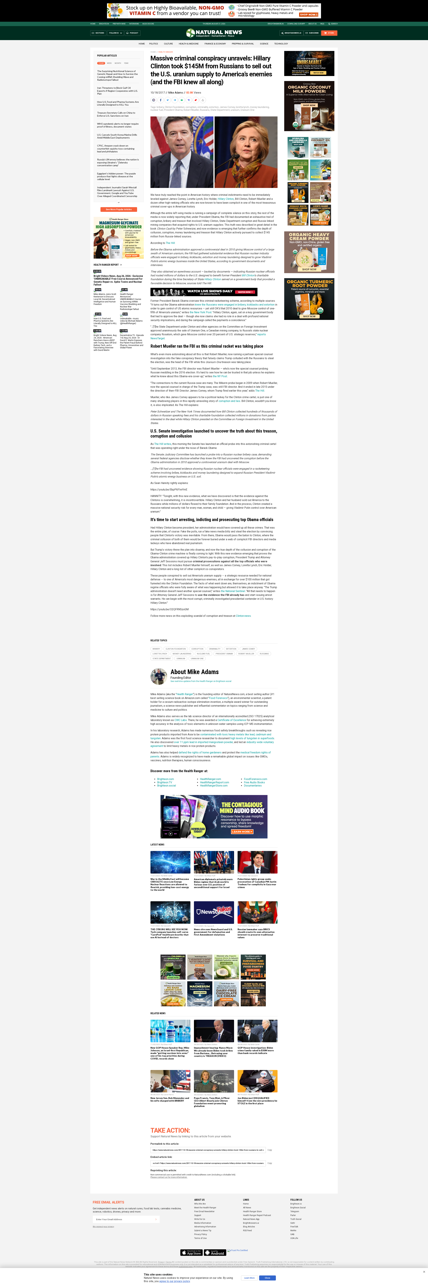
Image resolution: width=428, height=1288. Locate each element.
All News (247, 1207)
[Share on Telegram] (175, 100)
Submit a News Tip (202, 1230)
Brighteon (104, 24)
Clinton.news (243, 615)
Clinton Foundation (175, 107)
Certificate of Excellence (232, 720)
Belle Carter (168, 876)
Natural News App (251, 1219)
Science (264, 43)
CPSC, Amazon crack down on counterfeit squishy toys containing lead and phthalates (115, 148)
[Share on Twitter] (168, 100)
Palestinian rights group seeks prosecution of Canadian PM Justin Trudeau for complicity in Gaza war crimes (257, 883)
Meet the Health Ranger (205, 1207)
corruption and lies (229, 401)
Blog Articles (249, 1227)
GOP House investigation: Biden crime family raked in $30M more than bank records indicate (256, 1050)
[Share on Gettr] (196, 100)
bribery (160, 107)
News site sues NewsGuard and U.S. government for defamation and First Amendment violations (213, 932)
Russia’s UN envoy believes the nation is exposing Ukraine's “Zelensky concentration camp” (118, 162)
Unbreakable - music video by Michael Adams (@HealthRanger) (131, 321)
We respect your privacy (103, 1227)
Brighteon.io (296, 1204)
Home (92, 24)
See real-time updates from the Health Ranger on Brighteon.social (201, 681)
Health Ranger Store (252, 1211)
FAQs (322, 24)
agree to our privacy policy (174, 1281)
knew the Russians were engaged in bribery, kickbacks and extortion (235, 304)
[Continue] (156, 1219)
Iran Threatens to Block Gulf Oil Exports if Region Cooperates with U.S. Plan (117, 90)
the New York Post (200, 312)
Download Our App (296, 24)
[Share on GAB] (182, 100)
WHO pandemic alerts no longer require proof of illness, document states (118, 125)
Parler (293, 1215)
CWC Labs (181, 720)
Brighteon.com (165, 779)
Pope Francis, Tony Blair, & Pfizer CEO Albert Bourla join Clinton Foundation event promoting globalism (212, 1102)
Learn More (249, 1278)
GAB (292, 1234)
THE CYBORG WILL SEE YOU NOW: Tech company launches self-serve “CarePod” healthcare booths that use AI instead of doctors (169, 933)
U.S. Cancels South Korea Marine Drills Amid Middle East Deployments (117, 136)
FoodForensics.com (255, 779)
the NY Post (220, 376)
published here (186, 1266)
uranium (235, 110)
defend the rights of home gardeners (200, 752)
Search (334, 24)
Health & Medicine (189, 43)
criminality (202, 107)
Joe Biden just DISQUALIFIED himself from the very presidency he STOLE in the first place (257, 1101)
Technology (281, 43)
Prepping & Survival (243, 43)
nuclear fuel (156, 110)
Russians (204, 110)
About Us (312, 24)
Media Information (202, 1223)
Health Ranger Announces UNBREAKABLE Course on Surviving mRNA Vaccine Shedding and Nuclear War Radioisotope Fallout (130, 301)
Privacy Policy (200, 1234)
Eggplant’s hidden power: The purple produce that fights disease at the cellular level (116, 176)
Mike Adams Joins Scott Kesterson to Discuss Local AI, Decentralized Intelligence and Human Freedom (105, 299)
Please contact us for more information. (168, 1177)
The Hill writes (162, 444)
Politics (153, 43)
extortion (214, 107)
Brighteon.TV (164, 782)
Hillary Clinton (226, 198)
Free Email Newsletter (204, 1211)
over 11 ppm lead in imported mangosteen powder (203, 742)
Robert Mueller (191, 110)
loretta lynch (242, 107)
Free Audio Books (254, 782)
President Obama (173, 110)
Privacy (161, 1262)
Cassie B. (254, 876)
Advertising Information (205, 1227)
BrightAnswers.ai (276, 24)
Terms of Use (200, 1238)
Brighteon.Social (298, 1207)
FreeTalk (294, 1227)
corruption (191, 107)
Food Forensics (218, 698)
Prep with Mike (119, 24)
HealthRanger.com (210, 779)
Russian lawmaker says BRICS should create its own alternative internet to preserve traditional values (256, 933)
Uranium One (247, 110)
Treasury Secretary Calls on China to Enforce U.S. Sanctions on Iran (116, 114)
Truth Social (295, 1219)
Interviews (134, 24)
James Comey (227, 107)
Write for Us (199, 1219)
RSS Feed (247, 1230)
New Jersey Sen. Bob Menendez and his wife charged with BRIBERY (169, 1099)
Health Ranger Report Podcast (257, 1215)
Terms (169, 1262)
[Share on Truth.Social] (189, 100)
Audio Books (148, 24)
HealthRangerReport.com (214, 782)
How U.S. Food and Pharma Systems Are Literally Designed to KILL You (118, 103)
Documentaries (253, 785)
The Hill (170, 243)
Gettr (292, 1223)
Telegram (294, 1211)
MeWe (293, 1230)
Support (197, 1215)
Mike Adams (175, 92)
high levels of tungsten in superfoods (252, 738)
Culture (168, 43)
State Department (220, 110)
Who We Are (200, 1204)
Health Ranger (165, 52)
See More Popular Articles (119, 209)
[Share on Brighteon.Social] (153, 100)
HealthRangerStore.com (214, 785)
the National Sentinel (233, 591)
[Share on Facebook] (161, 100)
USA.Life (294, 1238)
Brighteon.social (166, 785)
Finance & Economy (215, 43)
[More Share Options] (203, 100)
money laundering (259, 107)
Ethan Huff (211, 876)
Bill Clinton (248, 275)
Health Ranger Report (106, 264)
